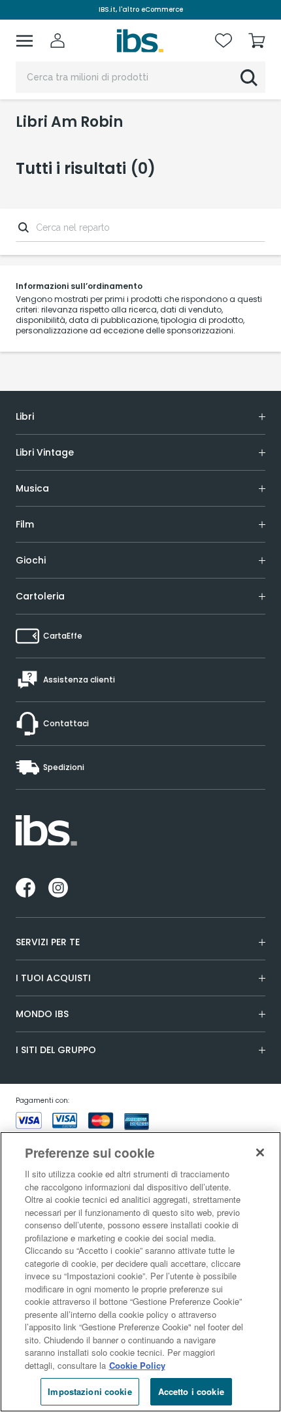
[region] (140, 1272)
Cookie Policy (137, 1365)
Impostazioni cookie (89, 1391)
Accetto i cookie (191, 1391)
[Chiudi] (260, 1152)
